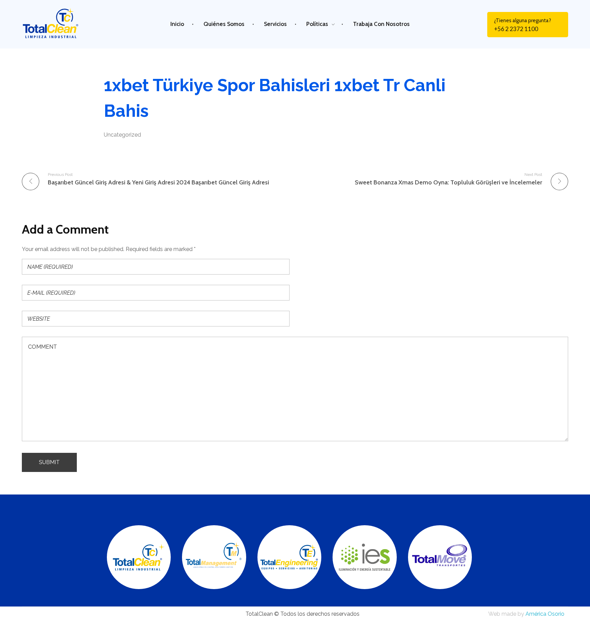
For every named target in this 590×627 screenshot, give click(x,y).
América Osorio (544, 614)
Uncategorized (122, 134)
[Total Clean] (57, 23)
